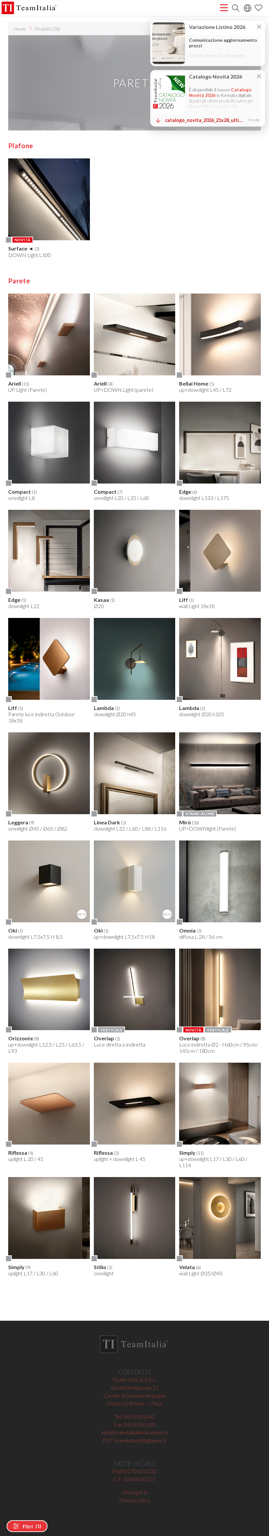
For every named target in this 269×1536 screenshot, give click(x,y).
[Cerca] (235, 8)
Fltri (32, 1526)
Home (20, 29)
